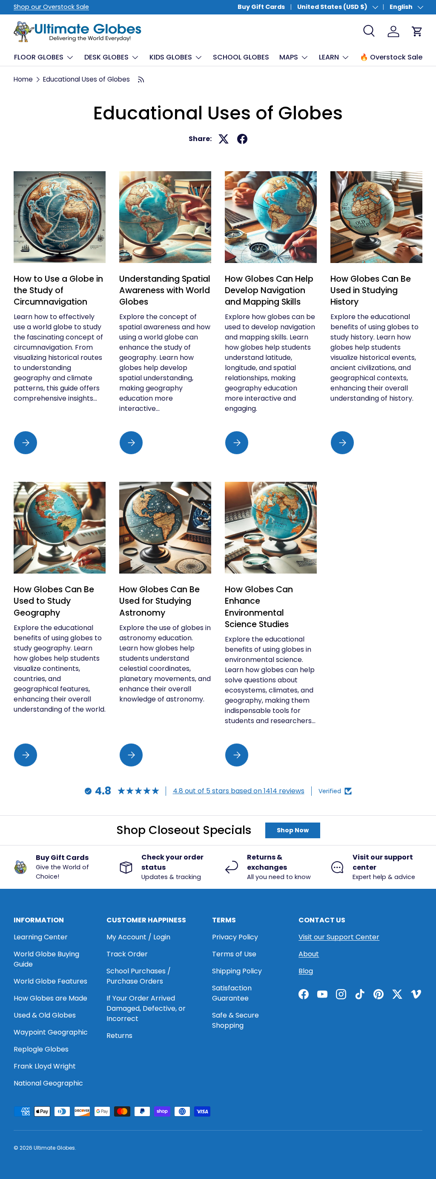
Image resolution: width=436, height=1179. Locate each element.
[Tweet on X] (223, 139)
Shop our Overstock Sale (51, 7)
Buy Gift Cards (261, 7)
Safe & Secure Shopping (235, 1020)
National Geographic (48, 1083)
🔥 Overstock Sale (391, 57)
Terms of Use (234, 954)
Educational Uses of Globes (86, 79)
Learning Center (41, 937)
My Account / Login (138, 937)
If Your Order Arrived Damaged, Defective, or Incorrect (146, 1008)
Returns (119, 1035)
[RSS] (141, 79)
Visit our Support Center (338, 937)
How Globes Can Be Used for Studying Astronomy (159, 601)
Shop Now (293, 830)
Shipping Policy (237, 971)
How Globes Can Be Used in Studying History (370, 290)
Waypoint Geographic (51, 1032)
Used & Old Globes (45, 1015)
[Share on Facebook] (242, 139)
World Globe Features (50, 981)
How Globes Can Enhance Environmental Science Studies (259, 607)
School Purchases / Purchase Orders (138, 976)
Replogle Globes (41, 1049)
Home (23, 79)
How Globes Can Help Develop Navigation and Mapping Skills (269, 290)
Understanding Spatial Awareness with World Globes (164, 290)
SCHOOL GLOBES (241, 57)
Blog (305, 971)
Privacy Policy (235, 937)
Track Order (127, 954)
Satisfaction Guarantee (232, 993)
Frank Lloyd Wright (45, 1066)
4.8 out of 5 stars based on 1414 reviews (238, 791)
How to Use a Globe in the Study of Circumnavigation (58, 290)
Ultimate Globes (54, 1147)
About (308, 954)
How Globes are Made (50, 998)
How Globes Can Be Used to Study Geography (54, 601)
